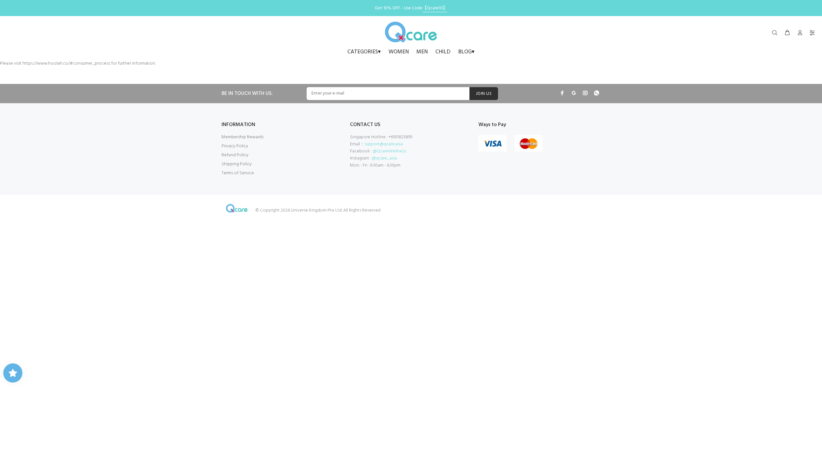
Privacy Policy (235, 146)
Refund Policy (235, 155)
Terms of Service (238, 173)
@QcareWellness (389, 151)
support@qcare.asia (383, 144)
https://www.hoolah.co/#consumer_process (66, 63)
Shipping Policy (237, 164)
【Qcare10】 (435, 8)
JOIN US (484, 93)
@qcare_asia (384, 158)
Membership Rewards (243, 137)
